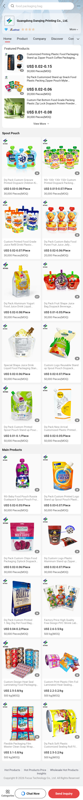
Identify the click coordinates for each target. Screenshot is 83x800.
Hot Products (12, 770)
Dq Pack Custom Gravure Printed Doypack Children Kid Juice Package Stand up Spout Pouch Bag (21, 181)
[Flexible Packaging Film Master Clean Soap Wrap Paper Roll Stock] (21, 720)
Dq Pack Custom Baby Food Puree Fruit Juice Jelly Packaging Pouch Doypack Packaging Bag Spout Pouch (60, 243)
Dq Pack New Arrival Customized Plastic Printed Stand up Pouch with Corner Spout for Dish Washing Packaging (60, 428)
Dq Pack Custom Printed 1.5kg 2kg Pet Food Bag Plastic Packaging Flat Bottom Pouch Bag (21, 621)
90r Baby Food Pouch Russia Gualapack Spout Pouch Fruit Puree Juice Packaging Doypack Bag (21, 498)
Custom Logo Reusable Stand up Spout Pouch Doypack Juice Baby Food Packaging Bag (61, 367)
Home (7, 39)
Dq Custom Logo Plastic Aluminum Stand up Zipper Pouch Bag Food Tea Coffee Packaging (60, 560)
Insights (41, 773)
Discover (57, 39)
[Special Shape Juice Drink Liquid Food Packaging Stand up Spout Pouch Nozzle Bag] (21, 342)
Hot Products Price (35, 770)
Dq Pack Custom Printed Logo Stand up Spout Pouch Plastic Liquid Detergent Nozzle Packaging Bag (61, 498)
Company (39, 39)
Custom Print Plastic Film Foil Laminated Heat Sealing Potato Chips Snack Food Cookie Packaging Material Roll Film (61, 683)
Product (22, 39)
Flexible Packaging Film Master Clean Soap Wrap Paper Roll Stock (18, 745)
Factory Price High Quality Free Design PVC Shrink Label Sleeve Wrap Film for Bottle (61, 621)
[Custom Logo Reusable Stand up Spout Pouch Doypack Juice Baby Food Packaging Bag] (61, 342)
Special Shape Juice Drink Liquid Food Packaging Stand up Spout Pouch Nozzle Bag (21, 367)
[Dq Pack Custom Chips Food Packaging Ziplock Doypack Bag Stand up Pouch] (21, 535)
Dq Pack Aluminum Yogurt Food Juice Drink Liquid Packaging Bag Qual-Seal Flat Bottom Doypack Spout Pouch (21, 305)
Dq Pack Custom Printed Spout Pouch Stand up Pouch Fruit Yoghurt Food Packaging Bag (21, 428)
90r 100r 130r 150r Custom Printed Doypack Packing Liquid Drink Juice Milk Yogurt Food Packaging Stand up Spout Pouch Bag (61, 181)
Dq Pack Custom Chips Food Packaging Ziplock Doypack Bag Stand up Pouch (20, 560)
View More (39, 123)
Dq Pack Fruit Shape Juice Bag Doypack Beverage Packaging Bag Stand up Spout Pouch (59, 305)
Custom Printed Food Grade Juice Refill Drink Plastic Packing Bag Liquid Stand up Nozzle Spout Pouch (20, 243)
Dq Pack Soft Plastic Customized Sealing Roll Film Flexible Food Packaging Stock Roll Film (61, 745)
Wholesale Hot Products (64, 770)
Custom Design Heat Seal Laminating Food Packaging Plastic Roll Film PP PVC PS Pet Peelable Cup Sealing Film (21, 683)
